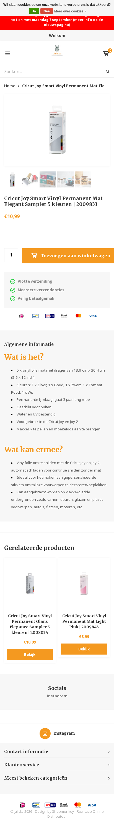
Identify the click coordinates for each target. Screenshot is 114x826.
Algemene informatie (29, 344)
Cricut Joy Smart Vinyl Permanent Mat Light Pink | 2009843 (84, 621)
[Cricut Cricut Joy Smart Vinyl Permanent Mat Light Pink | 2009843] (84, 583)
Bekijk (29, 654)
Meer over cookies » (70, 11)
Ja (34, 11)
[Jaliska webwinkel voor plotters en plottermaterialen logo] (57, 53)
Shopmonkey (63, 811)
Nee (46, 11)
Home (9, 85)
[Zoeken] (104, 71)
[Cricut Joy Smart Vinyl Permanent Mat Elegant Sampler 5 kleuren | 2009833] (57, 130)
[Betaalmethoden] (21, 315)
